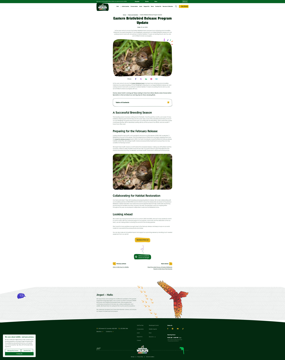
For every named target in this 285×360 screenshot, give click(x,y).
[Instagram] (172, 328)
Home (124, 14)
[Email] (156, 79)
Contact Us (158, 6)
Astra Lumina (125, 6)
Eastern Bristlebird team (138, 83)
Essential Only (27, 350)
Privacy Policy (140, 356)
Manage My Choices (12, 350)
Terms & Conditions (150, 356)
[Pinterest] (151, 79)
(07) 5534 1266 (124, 328)
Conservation (140, 329)
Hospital (137, 1)
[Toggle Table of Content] (168, 102)
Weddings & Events (154, 325)
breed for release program (122, 139)
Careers (139, 340)
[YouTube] (177, 328)
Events (147, 1)
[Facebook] (136, 79)
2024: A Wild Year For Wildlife (121, 267)
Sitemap (132, 356)
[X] (141, 79)
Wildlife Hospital (153, 329)
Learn (138, 333)
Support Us (139, 336)
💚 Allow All (19, 353)
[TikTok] (183, 328)
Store (156, 1)
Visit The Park (140, 325)
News (152, 6)
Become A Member (168, 6)
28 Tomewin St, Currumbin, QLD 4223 (108, 328)
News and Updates (133, 14)
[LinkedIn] (146, 79)
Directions (98, 331)
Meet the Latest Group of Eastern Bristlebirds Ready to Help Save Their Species (160, 268)
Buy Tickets (184, 6)
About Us (151, 336)
